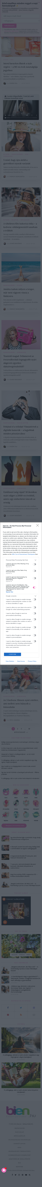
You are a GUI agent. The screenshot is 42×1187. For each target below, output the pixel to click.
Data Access (21, 661)
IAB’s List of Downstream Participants (23, 554)
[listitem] (21, 560)
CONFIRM (12, 654)
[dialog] (21, 593)
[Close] (38, 526)
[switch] (34, 564)
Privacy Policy (32, 661)
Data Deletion (10, 661)
